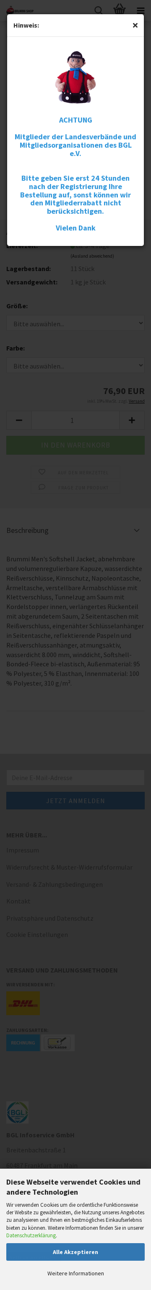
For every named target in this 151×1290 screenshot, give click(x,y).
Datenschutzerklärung (31, 1235)
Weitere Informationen (75, 1273)
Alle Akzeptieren (75, 1252)
